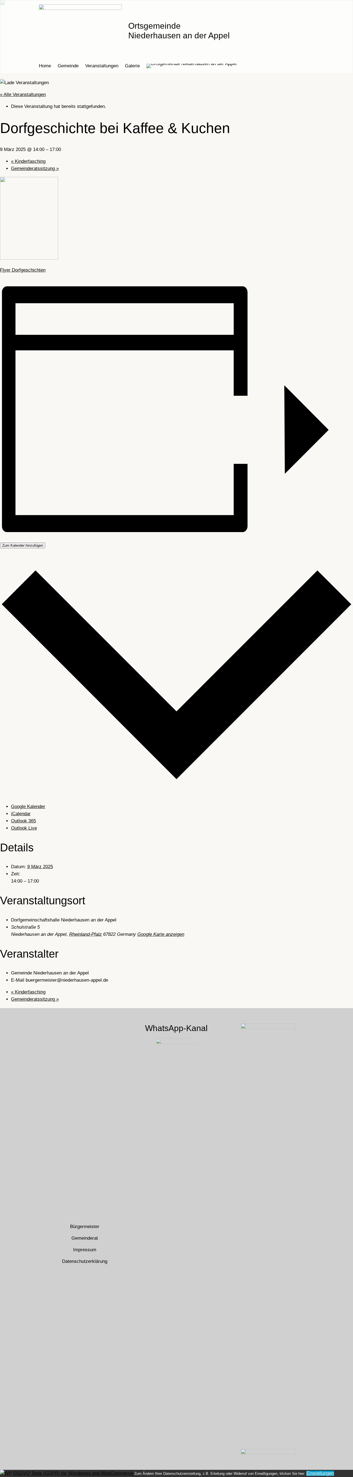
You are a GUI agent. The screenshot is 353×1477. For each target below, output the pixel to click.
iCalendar (21, 813)
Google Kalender (28, 806)
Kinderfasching (28, 161)
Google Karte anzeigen (160, 934)
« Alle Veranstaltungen (23, 94)
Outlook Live (24, 828)
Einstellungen (320, 1473)
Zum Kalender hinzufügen (22, 545)
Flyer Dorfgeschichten (23, 270)
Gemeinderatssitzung (35, 168)
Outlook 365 (23, 820)
